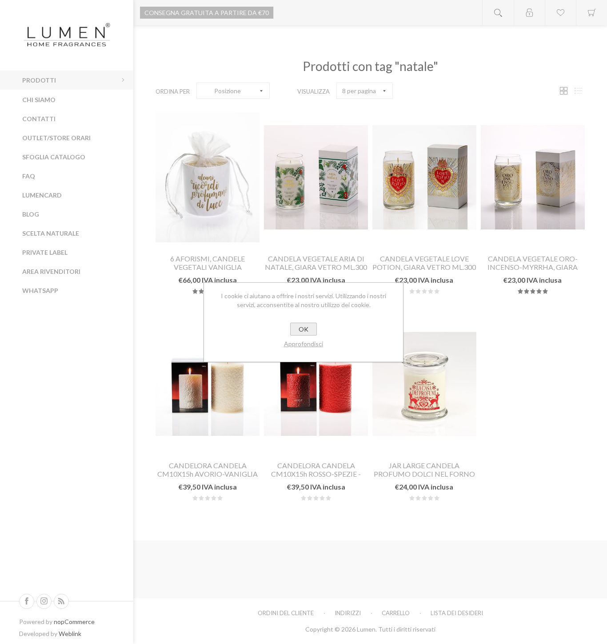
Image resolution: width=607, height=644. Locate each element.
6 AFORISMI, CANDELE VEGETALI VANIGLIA (207, 262)
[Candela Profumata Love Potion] (424, 177)
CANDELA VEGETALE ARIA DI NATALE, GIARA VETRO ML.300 (316, 262)
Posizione (227, 91)
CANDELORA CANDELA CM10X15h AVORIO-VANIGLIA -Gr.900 (207, 473)
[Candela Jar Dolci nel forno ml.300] (424, 384)
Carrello (396, 612)
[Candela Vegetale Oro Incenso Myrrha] (533, 177)
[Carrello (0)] (591, 12)
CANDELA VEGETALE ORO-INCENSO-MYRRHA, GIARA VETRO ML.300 (532, 267)
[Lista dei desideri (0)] (560, 12)
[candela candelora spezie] (316, 384)
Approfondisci (303, 344)
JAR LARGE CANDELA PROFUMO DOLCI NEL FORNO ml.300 (424, 473)
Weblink (70, 633)
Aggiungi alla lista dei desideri (207, 236)
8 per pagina (359, 91)
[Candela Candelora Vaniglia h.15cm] (208, 384)
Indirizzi (348, 612)
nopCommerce (74, 621)
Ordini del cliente (286, 612)
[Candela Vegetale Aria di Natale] (316, 177)
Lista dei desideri (457, 612)
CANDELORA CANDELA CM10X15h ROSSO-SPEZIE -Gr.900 (316, 473)
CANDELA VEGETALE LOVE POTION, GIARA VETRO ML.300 (424, 262)
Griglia (563, 91)
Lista (578, 91)
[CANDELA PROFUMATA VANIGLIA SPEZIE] (208, 177)
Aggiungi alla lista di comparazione (228, 236)
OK (303, 329)
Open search (498, 12)
